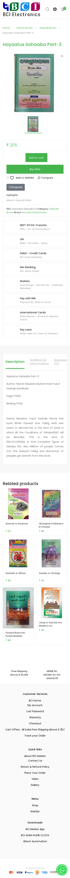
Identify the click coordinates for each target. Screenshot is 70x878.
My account (35, 705)
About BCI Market (35, 756)
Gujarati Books (47, 28)
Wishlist (35, 811)
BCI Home (35, 700)
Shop (35, 805)
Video (35, 779)
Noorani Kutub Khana (34, 212)
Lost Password (35, 711)
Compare (47, 178)
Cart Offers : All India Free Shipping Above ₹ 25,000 (35, 729)
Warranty (35, 717)
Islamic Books (25, 28)
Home (6, 28)
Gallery (35, 785)
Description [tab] (15, 361)
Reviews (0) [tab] (60, 362)
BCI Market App (35, 829)
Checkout (35, 723)
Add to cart (36, 158)
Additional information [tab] (39, 362)
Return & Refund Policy (35, 767)
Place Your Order (35, 773)
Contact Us (35, 760)
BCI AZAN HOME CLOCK (35, 835)
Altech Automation (35, 841)
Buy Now (35, 169)
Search (48, 9)
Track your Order (35, 735)
